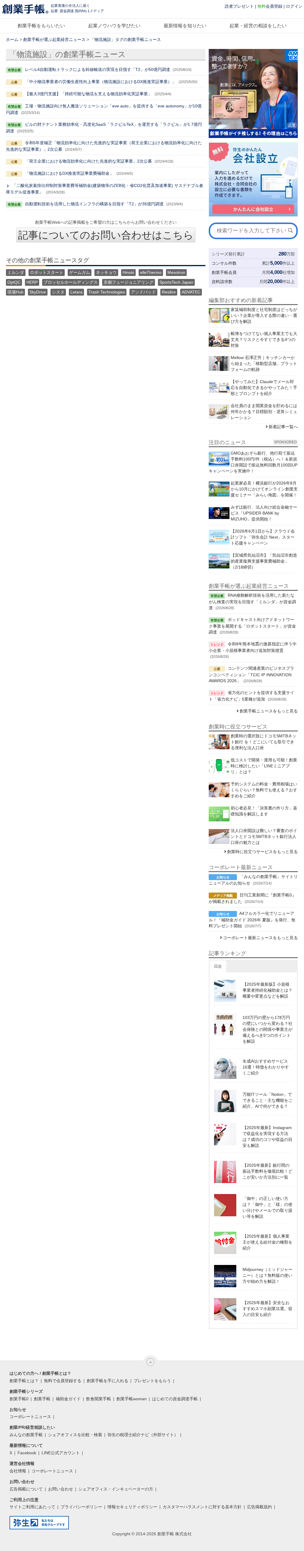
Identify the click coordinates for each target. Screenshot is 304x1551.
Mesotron (176, 272)
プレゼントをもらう (152, 1380)
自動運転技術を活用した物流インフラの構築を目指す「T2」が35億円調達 (94, 203)
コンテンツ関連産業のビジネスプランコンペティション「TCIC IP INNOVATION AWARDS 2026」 (251, 674)
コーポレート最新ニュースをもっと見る (260, 937)
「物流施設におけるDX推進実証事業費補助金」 (69, 173)
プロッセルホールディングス (71, 282)
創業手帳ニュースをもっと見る (269, 711)
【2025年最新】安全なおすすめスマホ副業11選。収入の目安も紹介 (267, 1308)
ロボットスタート (46, 272)
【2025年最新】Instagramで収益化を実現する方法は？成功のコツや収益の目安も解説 (267, 1136)
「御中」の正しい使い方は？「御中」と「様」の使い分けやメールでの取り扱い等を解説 (267, 1207)
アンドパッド (143, 292)
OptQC (13, 282)
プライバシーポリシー (81, 1506)
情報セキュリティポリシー (132, 1506)
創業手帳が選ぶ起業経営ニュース (54, 39)
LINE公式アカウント (61, 1452)
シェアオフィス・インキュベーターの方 (115, 1489)
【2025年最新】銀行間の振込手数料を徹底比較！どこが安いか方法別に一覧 (267, 1171)
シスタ (58, 292)
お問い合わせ (60, 1489)
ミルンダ (15, 272)
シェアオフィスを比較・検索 (75, 1434)
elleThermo (151, 272)
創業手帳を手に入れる (107, 1380)
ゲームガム (79, 272)
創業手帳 (42, 1398)
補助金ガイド (68, 1398)
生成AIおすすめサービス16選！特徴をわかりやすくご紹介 (266, 1067)
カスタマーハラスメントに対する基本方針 (202, 1506)
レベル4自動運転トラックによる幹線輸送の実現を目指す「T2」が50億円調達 (97, 69)
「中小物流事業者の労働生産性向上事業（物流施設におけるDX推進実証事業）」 (100, 81)
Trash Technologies (106, 292)
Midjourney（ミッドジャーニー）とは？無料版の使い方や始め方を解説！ (267, 1275)
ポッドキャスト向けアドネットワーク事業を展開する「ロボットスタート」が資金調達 (252, 625)
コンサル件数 (224, 263)
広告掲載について (26, 1489)
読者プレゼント (239, 6)
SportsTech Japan (176, 282)
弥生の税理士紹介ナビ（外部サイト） (142, 1434)
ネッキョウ (106, 272)
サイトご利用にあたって (32, 1506)
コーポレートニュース (30, 1416)
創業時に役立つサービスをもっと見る (262, 851)
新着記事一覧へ (283, 426)
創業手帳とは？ (24, 1380)
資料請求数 (222, 281)
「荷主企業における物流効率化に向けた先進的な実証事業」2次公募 (88, 161)
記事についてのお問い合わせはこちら (106, 235)
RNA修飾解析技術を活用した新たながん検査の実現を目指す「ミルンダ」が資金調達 (252, 601)
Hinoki (128, 272)
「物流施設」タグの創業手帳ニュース (125, 39)
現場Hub (15, 292)
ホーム (12, 39)
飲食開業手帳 (98, 1398)
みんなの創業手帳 (26, 1434)
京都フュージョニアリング (128, 282)
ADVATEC (191, 292)
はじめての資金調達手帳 (175, 1398)
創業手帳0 (19, 1398)
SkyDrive (37, 292)
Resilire (169, 292)
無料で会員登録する (62, 1380)
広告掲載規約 (259, 1506)
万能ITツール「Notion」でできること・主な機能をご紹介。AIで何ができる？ (267, 1100)
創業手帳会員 (224, 272)
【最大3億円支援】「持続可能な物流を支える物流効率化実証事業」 (88, 93)
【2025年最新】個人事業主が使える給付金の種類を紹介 (267, 1242)
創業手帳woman (131, 1398)
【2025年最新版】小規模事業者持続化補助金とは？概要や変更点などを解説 (267, 990)
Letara (76, 292)
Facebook (27, 1452)
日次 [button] (218, 966)
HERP (32, 282)
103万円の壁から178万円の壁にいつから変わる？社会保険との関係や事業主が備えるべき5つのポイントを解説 (267, 1029)
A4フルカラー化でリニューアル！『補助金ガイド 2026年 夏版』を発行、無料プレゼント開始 (252, 919)
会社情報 (18, 1471)
